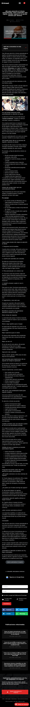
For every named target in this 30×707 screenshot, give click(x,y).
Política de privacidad (9, 701)
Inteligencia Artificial (19, 571)
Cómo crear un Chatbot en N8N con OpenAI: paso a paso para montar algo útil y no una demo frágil (15, 654)
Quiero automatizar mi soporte (15, 562)
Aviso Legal (15, 701)
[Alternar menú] (20, 3)
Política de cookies (21, 701)
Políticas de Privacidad (21, 595)
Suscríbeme (7, 603)
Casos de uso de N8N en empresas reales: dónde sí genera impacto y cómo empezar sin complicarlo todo (15, 643)
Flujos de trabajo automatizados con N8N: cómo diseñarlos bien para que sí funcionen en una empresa (15, 633)
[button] (25, 47)
